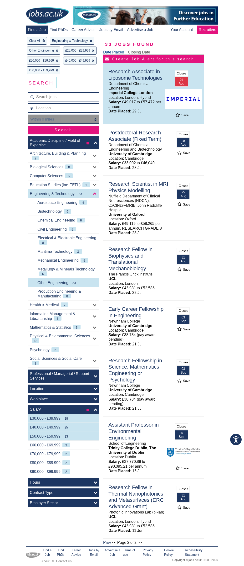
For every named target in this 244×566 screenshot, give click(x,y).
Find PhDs (59, 30)
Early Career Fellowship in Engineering (135, 312)
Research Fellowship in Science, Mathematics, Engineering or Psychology (135, 370)
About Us (47, 561)
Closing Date (139, 52)
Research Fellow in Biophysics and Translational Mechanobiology (130, 259)
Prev (107, 542)
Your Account (181, 30)
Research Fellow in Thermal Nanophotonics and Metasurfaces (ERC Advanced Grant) (136, 497)
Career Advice (83, 30)
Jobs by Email (111, 30)
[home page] (47, 16)
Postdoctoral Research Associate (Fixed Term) (134, 136)
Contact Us (64, 561)
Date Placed (113, 52)
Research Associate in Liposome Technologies (135, 75)
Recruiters (207, 30)
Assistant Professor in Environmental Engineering (133, 431)
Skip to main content (19, 4)
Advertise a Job (140, 30)
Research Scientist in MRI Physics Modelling (138, 187)
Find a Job (37, 30)
